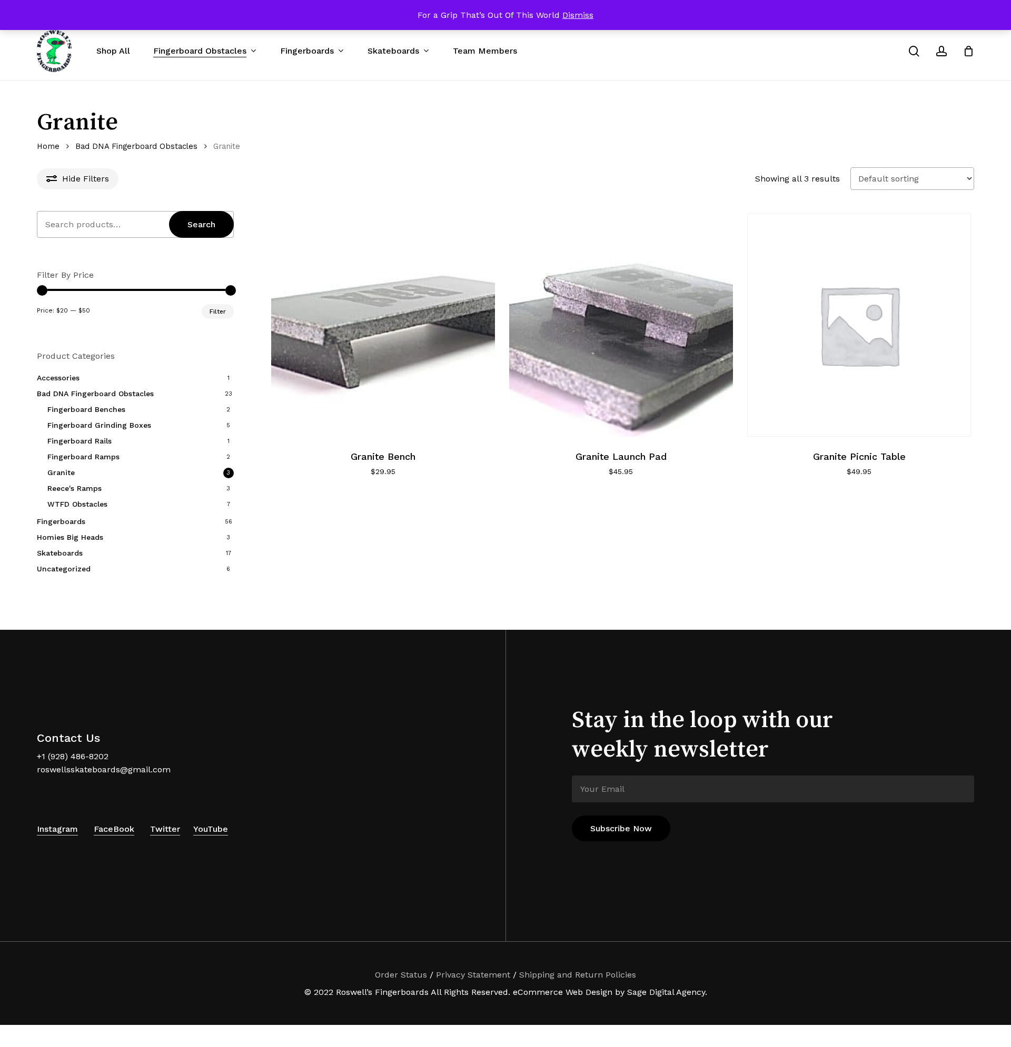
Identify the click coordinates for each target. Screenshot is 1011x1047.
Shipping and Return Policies (577, 975)
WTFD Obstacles (77, 504)
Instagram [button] (57, 829)
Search (201, 224)
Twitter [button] (165, 829)
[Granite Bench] (383, 325)
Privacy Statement (473, 975)
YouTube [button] (210, 829)
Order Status (401, 975)
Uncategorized (64, 569)
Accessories (58, 378)
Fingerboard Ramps (83, 456)
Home (48, 146)
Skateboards (60, 553)
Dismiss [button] (577, 15)
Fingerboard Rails (79, 441)
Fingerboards (61, 521)
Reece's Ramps (74, 488)
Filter (218, 311)
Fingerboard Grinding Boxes (99, 425)
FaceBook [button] (114, 829)
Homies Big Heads (70, 537)
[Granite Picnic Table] (859, 325)
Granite (61, 472)
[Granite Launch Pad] (621, 325)
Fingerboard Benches (86, 409)
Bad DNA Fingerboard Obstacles (136, 146)
